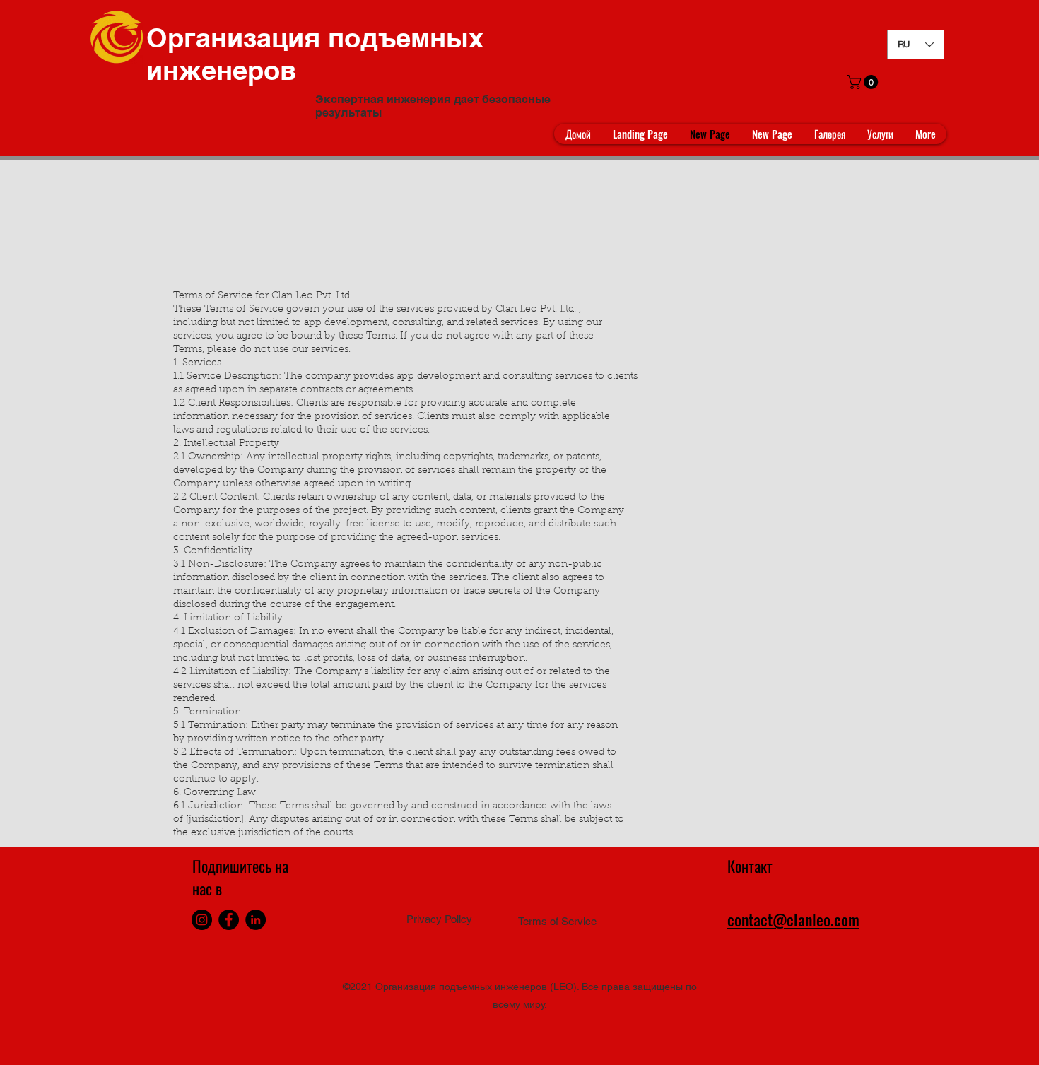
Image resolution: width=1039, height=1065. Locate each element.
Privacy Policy (440, 919)
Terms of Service (557, 921)
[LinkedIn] (255, 920)
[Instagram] (202, 920)
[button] (864, 82)
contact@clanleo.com (793, 919)
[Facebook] (228, 920)
